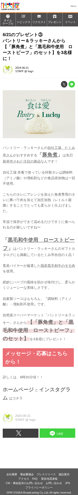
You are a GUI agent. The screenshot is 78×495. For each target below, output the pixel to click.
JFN (67, 483)
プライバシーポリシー (39, 487)
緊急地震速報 (49, 478)
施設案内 (64, 474)
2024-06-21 (22, 67)
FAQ (35, 478)
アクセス (23, 478)
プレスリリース (46, 474)
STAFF (19, 71)
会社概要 (11, 474)
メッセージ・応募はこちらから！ (36, 357)
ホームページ (18, 389)
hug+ (31, 71)
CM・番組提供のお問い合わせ (24, 483)
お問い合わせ (54, 483)
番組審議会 (27, 474)
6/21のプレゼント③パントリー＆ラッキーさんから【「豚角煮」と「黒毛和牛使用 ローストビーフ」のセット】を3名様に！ (38, 46)
